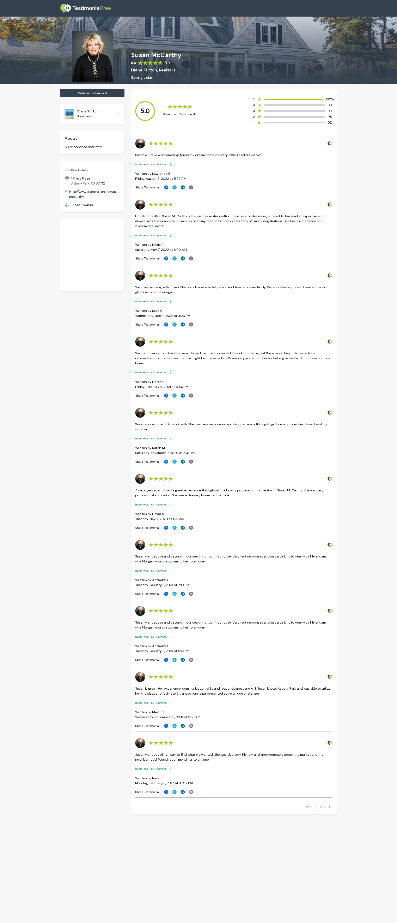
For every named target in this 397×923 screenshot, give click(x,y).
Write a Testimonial (92, 93)
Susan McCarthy (156, 55)
